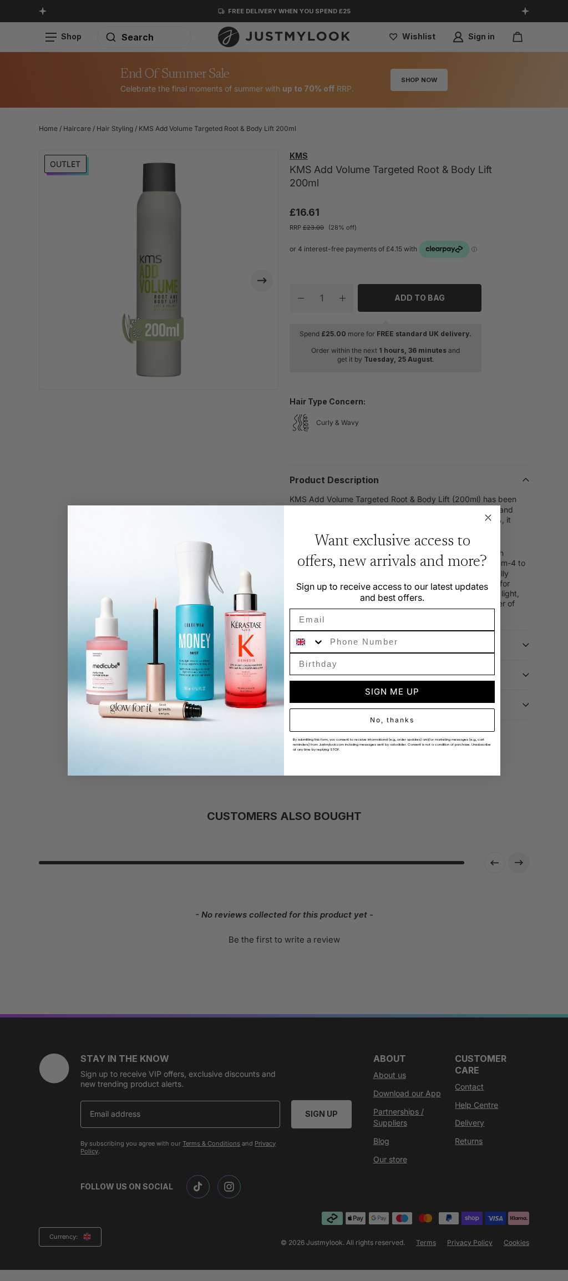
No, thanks (392, 720)
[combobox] (307, 641)
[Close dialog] (488, 517)
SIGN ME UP (392, 691)
